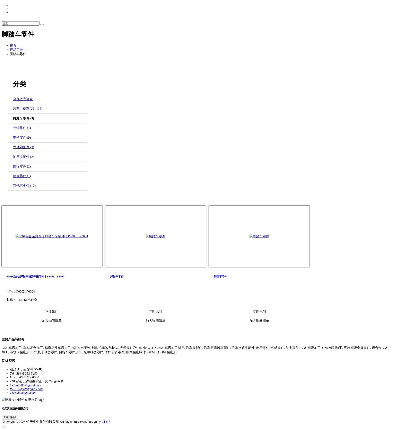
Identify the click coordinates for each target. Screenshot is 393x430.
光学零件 (22, 128)
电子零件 (22, 137)
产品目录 (16, 49)
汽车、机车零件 (27, 108)
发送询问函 (10, 417)
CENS (106, 421)
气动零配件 (23, 147)
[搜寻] (42, 24)
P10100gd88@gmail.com (26, 389)
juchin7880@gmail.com (25, 385)
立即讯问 (51, 311)
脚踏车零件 (23, 118)
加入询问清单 (52, 320)
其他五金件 (24, 185)
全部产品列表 (23, 99)
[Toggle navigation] (3, 20)
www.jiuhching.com (23, 392)
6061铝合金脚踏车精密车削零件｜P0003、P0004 (35, 276)
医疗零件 (22, 166)
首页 (13, 45)
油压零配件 (23, 156)
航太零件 (22, 176)
